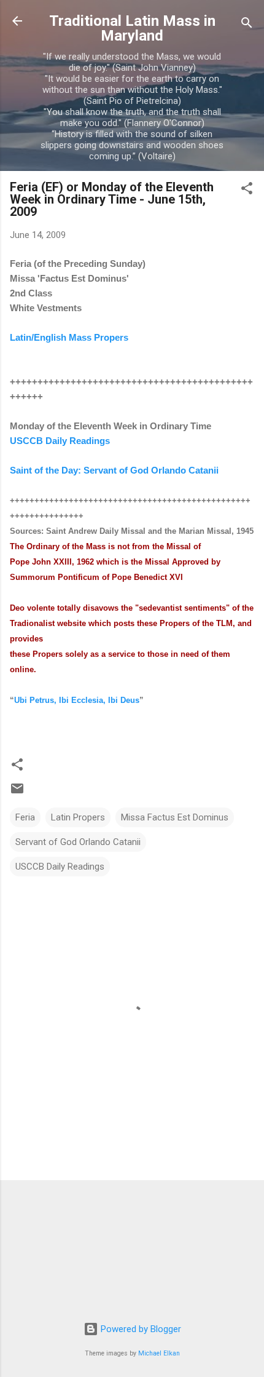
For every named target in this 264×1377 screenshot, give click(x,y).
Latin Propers (78, 817)
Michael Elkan (159, 1353)
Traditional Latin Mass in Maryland (132, 28)
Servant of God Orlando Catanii (78, 841)
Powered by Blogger (139, 1329)
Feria (25, 817)
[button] (246, 190)
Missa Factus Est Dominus (174, 817)
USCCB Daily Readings (59, 866)
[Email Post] (17, 792)
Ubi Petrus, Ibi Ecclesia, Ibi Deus (76, 700)
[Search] (246, 25)
